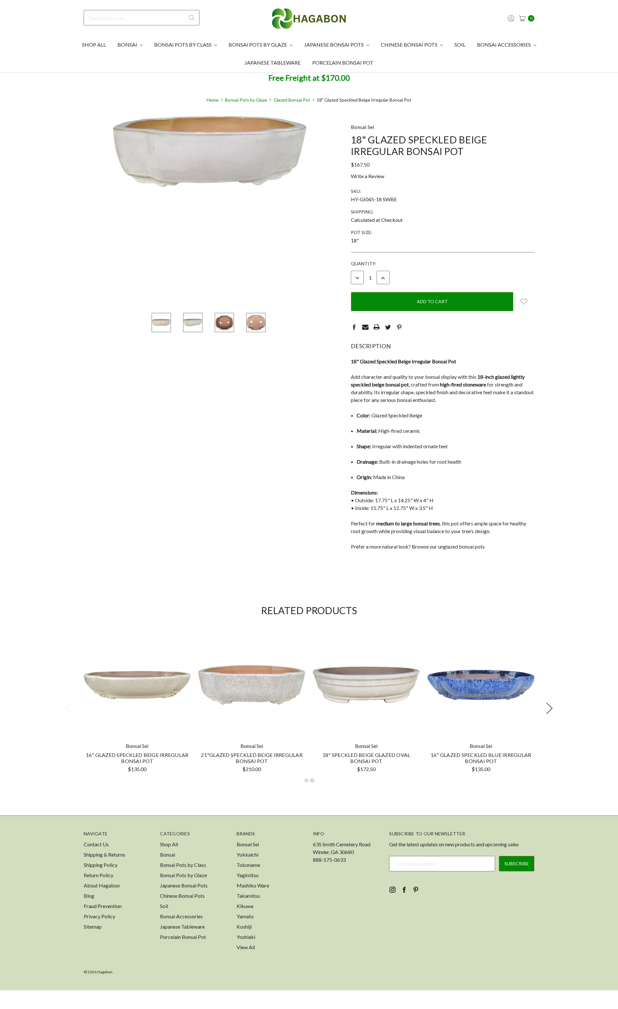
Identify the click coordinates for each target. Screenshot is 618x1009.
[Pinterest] (399, 327)
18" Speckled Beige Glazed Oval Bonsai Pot (366, 758)
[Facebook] (354, 327)
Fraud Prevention (103, 906)
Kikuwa (245, 906)
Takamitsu (248, 896)
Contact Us (96, 844)
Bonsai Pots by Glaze (258, 44)
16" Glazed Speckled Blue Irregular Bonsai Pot (481, 758)
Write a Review (367, 176)
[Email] (365, 327)
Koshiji (244, 926)
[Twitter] (388, 327)
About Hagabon (102, 885)
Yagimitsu (247, 875)
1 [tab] (306, 780)
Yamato (245, 916)
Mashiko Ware (253, 885)
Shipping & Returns (104, 854)
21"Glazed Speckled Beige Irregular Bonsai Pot (252, 758)
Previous (68, 708)
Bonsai (127, 44)
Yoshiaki (246, 937)
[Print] (376, 327)
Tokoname (248, 865)
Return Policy (98, 875)
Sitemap (93, 926)
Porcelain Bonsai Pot (342, 62)
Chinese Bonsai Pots (409, 44)
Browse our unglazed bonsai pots (448, 546)
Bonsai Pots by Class (183, 44)
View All (246, 947)
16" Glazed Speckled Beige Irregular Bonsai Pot (137, 758)
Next (549, 708)
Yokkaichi (247, 854)
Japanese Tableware (273, 62)
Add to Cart (137, 726)
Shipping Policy (100, 865)
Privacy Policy (99, 916)
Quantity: (363, 263)
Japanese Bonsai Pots (334, 44)
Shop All (94, 44)
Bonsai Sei (248, 844)
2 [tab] (312, 780)
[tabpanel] (137, 704)
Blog (89, 896)
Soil (459, 44)
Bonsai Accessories (504, 44)
